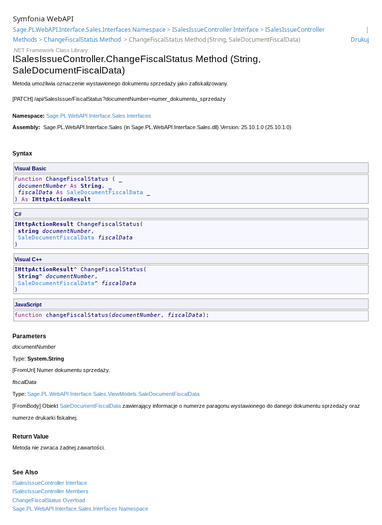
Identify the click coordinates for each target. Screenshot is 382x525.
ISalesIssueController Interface (215, 29)
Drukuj (360, 39)
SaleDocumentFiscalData (105, 192)
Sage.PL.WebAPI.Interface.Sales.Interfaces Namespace (89, 29)
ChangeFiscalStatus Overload (48, 500)
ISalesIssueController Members (50, 491)
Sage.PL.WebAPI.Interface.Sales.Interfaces (98, 116)
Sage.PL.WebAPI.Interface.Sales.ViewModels (82, 394)
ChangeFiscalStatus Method (83, 39)
